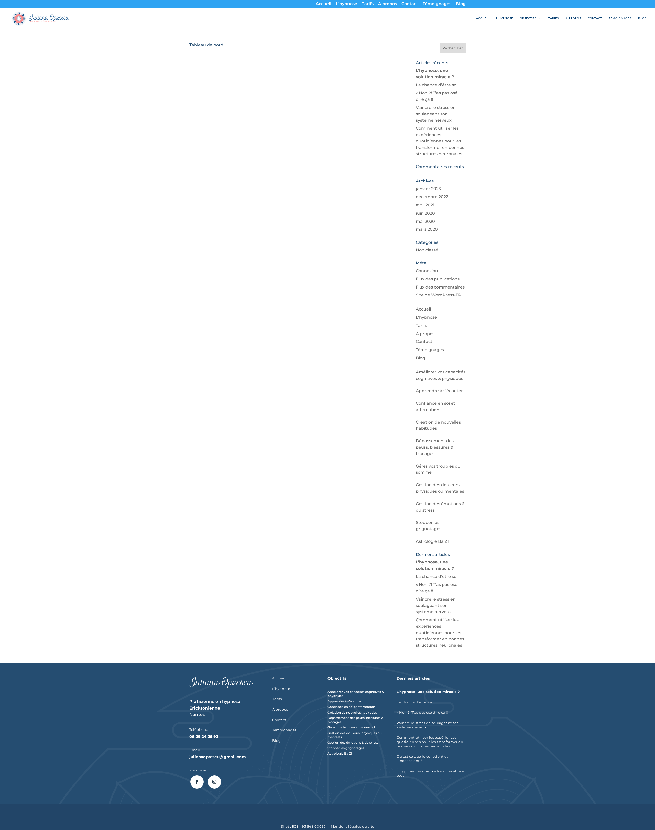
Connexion (427, 270)
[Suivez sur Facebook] (197, 782)
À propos (387, 4)
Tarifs (368, 4)
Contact (409, 4)
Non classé (427, 250)
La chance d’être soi (436, 85)
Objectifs (528, 18)
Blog (461, 4)
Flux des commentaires (440, 287)
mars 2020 (427, 229)
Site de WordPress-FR (438, 295)
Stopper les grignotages (346, 748)
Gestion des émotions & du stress (353, 742)
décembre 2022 (432, 196)
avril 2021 (425, 205)
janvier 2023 (428, 188)
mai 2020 (425, 221)
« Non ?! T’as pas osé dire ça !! (422, 712)
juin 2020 (425, 213)
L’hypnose (346, 4)
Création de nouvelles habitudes (352, 712)
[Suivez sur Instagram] (214, 782)
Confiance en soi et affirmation (351, 707)
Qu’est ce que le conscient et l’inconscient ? (422, 759)
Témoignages (437, 4)
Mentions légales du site (352, 826)
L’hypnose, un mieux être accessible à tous (430, 773)
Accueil (323, 4)
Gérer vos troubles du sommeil (351, 727)
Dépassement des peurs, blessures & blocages (435, 447)
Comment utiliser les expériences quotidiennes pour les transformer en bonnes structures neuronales (440, 141)
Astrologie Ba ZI (432, 541)
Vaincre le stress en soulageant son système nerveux (436, 114)
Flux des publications (438, 278)
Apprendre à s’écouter (439, 390)
